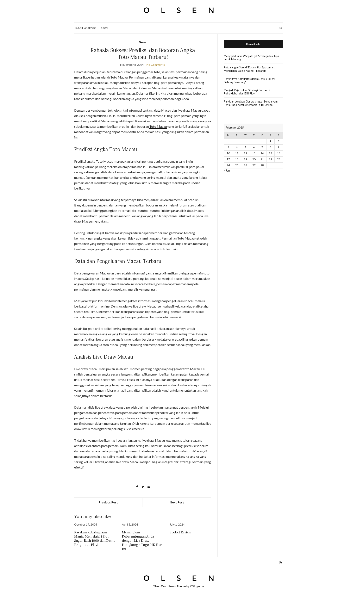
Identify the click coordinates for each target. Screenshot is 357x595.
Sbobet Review (180, 532)
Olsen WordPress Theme (169, 586)
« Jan (227, 170)
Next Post (177, 502)
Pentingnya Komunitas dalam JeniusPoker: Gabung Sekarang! (249, 80)
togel (104, 28)
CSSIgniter (197, 586)
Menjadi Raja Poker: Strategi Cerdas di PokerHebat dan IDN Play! (247, 91)
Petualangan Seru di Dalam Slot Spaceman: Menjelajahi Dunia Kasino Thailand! (249, 69)
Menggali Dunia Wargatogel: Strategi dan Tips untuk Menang (251, 57)
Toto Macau (158, 126)
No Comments (155, 64)
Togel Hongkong (85, 28)
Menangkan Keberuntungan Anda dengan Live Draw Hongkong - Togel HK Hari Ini (142, 540)
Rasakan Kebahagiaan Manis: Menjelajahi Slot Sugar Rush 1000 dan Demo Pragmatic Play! (94, 538)
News (142, 42)
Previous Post (108, 502)
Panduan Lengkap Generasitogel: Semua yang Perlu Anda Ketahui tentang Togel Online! (251, 103)
